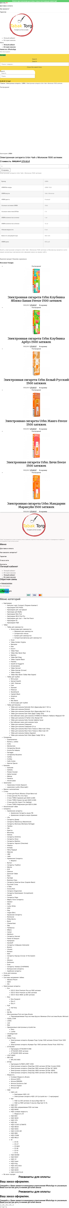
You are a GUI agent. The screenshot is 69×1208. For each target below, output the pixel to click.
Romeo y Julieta (12, 742)
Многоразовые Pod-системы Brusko (20, 1014)
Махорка (14, 644)
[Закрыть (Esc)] (1, 1205)
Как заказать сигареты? (8, 552)
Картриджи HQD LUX (21, 1094)
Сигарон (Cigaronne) (14, 891)
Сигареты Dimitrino (14, 837)
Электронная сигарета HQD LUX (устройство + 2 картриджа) (36, 1096)
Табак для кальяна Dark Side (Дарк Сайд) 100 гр (28, 735)
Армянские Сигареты (15, 858)
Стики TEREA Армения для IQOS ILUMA (21, 798)
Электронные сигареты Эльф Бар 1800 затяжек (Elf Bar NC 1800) (34, 1068)
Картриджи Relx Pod (14, 614)
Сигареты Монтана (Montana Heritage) (20, 824)
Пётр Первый (12, 850)
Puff (8, 1005)
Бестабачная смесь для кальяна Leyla (24, 722)
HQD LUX (14, 1092)
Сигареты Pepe (12, 897)
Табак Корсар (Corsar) (19, 670)
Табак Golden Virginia (18, 642)
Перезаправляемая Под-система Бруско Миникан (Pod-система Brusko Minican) (39, 1016)
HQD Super (14, 1161)
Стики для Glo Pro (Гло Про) (17, 796)
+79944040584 (6, 584)
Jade (9, 856)
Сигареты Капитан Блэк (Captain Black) (21, 882)
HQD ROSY (14, 1157)
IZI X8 (16, 1148)
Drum (12, 640)
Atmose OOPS (15, 1079)
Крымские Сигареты (14, 915)
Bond (9, 921)
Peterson (14, 690)
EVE (8, 869)
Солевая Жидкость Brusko (20, 1077)
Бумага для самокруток (23, 636)
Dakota (9, 835)
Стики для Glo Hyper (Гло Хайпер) (19, 802)
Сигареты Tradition (14, 865)
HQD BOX (14, 1116)
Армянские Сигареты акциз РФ (22, 813)
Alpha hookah (12, 774)
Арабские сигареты (14, 971)
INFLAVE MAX (15, 1060)
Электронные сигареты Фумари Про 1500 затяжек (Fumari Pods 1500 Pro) (37, 1044)
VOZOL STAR (11, 1018)
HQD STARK (15, 1135)
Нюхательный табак (11, 806)
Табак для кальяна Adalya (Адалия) (23, 733)
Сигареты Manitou (13, 841)
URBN (23, 83)
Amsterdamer (15, 666)
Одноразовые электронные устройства (21, 1027)
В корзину (5, 170)
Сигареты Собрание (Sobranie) (18, 945)
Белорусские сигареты (15, 969)
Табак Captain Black (18, 659)
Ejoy (8, 997)
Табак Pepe (15, 651)
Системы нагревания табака (14, 977)
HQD (8, 1090)
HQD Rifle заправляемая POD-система (24, 1107)
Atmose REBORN (16, 1081)
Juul (8, 1023)
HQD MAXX (15, 1170)
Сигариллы (8, 737)
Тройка (9, 826)
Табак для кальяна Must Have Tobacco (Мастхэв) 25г (30, 731)
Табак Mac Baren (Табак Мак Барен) (23, 674)
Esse (8, 964)
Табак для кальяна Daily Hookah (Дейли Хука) (27, 720)
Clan (12, 685)
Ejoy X (13, 1001)
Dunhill (9, 895)
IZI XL (16, 1153)
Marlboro (10, 934)
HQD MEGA (15, 1127)
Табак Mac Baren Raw (18, 653)
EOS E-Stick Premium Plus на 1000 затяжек (26, 990)
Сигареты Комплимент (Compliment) (20, 893)
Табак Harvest (16, 668)
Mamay (9, 776)
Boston (9, 947)
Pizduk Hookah (12, 772)
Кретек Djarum (12, 763)
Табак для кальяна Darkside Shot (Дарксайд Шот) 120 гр (31, 707)
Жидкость (10, 1075)
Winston (10, 960)
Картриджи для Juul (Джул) (17, 610)
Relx (8, 1025)
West (9, 904)
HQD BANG (15, 1109)
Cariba (9, 757)
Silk (8, 828)
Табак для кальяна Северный (21, 724)
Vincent (9, 949)
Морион (13, 861)
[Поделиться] (5, 1205)
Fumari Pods (11, 1038)
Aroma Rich (11, 889)
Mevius (9, 867)
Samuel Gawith (16, 681)
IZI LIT (16, 1144)
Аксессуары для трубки (19, 703)
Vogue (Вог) (11, 912)
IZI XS (16, 1142)
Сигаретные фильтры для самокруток (28, 638)
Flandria (13, 661)
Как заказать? (4, 9)
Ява (8, 925)
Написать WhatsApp (8, 49)
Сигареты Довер (13, 819)
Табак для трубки (13, 677)
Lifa (8, 817)
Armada (9, 848)
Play (8, 910)
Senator (9, 902)
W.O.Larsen (14, 679)
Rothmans (10, 962)
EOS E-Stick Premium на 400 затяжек (24, 992)
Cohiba (9, 759)
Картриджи (8, 603)
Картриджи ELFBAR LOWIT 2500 (22, 1064)
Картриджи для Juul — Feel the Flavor (20, 618)
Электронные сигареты (13, 83)
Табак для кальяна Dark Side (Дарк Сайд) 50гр (27, 713)
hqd (12, 1098)
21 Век (9, 886)
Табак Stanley (15, 672)
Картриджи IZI (12, 620)
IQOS (9, 982)
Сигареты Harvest (13, 936)
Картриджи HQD (13, 623)
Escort (13, 649)
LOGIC (9, 1021)
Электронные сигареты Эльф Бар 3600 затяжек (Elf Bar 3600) (33, 1070)
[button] (34, 42)
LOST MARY (11, 1055)
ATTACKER (10, 1047)
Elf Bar (9, 1062)
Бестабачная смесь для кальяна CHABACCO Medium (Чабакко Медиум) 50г (38, 716)
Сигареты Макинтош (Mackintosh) (19, 822)
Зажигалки (7, 783)
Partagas (10, 752)
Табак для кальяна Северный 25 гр (23, 726)
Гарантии (3, 12)
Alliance (9, 845)
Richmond (10, 917)
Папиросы (10, 928)
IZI (11, 1140)
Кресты (9, 830)
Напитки (7, 975)
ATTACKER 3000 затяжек (19, 1053)
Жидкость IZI (19, 1114)
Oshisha (9, 770)
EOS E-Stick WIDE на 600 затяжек (23, 995)
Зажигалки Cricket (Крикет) (17, 785)
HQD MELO (15, 1137)
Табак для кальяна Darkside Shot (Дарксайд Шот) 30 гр (30, 711)
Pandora (10, 778)
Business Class (12, 880)
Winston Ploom (12, 979)
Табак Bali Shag (16, 657)
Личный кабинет (9, 38)
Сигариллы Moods (13, 748)
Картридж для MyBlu (14, 612)
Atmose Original (16, 1085)
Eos (8, 988)
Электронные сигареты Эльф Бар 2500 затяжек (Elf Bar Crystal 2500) (35, 1066)
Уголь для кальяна (10, 973)
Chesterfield (11, 923)
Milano (9, 930)
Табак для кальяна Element (20, 709)
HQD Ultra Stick (16, 1166)
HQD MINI (14, 1133)
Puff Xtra (14, 1008)
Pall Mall (10, 878)
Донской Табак (12, 873)
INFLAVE (10, 1057)
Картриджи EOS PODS (15, 607)
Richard (9, 951)
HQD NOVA (14, 1129)
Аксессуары (11, 780)
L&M (8, 854)
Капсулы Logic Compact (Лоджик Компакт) (22, 605)
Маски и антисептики (11, 789)
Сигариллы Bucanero (14, 755)
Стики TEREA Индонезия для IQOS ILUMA (22, 804)
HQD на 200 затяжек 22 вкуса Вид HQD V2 (29, 1101)
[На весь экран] (8, 1205)
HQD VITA (14, 1120)
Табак (6, 625)
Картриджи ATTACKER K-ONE (21, 1049)
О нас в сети (4, 560)
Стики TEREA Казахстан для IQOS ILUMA (21, 800)
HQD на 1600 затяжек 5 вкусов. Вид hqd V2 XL (31, 1103)
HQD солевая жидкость (19, 1111)
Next (8, 876)
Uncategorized (12, 1034)
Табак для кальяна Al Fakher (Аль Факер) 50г (27, 718)
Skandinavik (15, 692)
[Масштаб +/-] (12, 1205)
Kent (8, 954)
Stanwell (14, 687)
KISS (8, 908)
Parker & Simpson (13, 938)
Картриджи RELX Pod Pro (16, 616)
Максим (10, 852)
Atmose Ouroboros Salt (19, 1083)
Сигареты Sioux (12, 839)
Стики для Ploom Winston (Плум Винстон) (22, 793)
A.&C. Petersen (16, 683)
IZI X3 (16, 1150)
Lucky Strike (11, 906)
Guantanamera (12, 739)
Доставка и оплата (6, 6)
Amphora (14, 696)
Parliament (10, 941)
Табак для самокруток (15, 627)
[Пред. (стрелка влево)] (1, 1207)
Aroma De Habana (13, 750)
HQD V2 (13, 1159)
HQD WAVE (15, 1118)
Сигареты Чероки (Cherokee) (17, 843)
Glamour (10, 871)
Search (34, 61)
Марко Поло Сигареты (15, 899)
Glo (8, 984)
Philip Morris (11, 919)
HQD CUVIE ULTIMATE (18, 1124)
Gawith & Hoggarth (17, 664)
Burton (9, 863)
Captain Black (15, 694)
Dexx (12, 1029)
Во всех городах (9, 1174)
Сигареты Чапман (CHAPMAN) (18, 967)
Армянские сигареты (14, 811)
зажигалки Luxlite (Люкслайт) (17, 787)
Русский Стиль (12, 884)
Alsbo (13, 698)
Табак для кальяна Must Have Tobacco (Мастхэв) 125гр (30, 729)
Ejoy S (13, 1003)
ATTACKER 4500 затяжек (19, 1051)
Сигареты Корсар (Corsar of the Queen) (21, 956)
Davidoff (10, 943)
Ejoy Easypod (15, 999)
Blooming (10, 832)
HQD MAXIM (15, 1155)
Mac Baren (14, 700)
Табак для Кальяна (13, 705)
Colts (9, 744)
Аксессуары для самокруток (21, 629)
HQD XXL (14, 1122)
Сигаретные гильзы (21, 633)
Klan (12, 646)
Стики (6, 791)
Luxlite (13, 1031)
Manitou (13, 655)
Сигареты (7, 809)
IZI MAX (17, 1146)
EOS (8, 1010)
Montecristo (11, 746)
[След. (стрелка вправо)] (5, 1207)
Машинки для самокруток (23, 631)
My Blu (9, 1012)
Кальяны (7, 765)
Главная (2, 83)
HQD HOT (14, 1105)
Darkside (10, 767)
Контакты (3, 564)
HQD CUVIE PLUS (17, 1172)
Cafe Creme (11, 761)
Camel (9, 932)
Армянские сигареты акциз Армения (24, 815)
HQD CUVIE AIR (16, 1131)
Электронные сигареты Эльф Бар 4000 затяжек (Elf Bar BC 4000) (34, 1073)
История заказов (9, 40)
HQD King (14, 1163)
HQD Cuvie (14, 1168)
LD (8, 958)
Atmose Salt (15, 1088)
